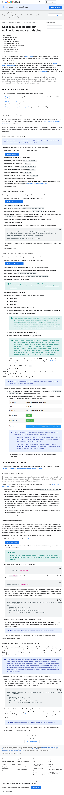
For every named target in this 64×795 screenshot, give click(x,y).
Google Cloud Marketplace (5, 767)
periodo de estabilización (29, 714)
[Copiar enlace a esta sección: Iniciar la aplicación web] (25, 115)
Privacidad (18, 781)
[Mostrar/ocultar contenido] (12, 35)
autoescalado (29, 56)
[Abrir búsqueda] (39, 2)
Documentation (10, 22)
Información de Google (8, 781)
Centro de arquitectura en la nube (39, 771)
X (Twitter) (51, 767)
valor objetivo (43, 72)
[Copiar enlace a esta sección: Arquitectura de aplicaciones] (30, 90)
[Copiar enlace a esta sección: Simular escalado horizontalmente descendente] (40, 644)
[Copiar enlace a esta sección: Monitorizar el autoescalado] (25, 474)
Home (3, 22)
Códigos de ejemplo (38, 768)
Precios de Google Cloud (8, 764)
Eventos (50, 764)
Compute (9, 7)
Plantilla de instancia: (11, 102)
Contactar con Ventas (7, 771)
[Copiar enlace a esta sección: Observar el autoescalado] (27, 463)
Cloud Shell (28, 539)
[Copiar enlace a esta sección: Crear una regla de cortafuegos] (28, 136)
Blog (49, 761)
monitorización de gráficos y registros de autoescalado (42, 354)
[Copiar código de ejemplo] (60, 229)
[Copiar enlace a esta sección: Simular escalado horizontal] (24, 521)
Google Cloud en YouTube (55, 769)
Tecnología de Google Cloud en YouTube (54, 773)
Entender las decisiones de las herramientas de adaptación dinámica (22, 469)
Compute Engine (21, 7)
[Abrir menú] (2, 2)
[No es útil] (61, 22)
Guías (34, 22)
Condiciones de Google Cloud (44, 781)
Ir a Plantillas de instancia (14, 202)
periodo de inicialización (20, 354)
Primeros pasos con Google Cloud (38, 765)
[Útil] (58, 22)
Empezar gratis (55, 7)
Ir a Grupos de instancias (14, 264)
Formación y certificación (39, 775)
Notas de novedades (23, 767)
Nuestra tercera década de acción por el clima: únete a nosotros (19, 783)
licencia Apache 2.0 (33, 748)
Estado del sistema (23, 769)
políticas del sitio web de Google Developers (13, 750)
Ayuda (19, 764)
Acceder (59, 2)
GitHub (34, 761)
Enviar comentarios (54, 27)
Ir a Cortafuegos (12, 154)
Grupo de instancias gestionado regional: (17, 107)
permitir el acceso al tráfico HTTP (36, 183)
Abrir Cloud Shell (12, 542)
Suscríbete (36, 787)
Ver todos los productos (8, 761)
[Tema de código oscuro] (57, 229)
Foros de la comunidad (23, 761)
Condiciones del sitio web (29, 781)
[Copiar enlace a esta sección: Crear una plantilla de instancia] (27, 192)
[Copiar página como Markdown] (48, 30)
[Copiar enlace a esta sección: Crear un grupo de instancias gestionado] (35, 254)
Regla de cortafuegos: (11, 97)
